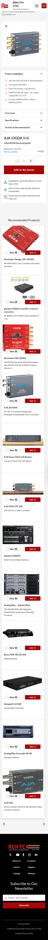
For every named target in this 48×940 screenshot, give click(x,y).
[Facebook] (23, 854)
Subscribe (24, 905)
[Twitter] (10, 854)
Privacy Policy (24, 924)
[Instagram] (29, 854)
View (11, 252)
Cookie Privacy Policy (24, 933)
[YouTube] (17, 854)
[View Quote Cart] (36, 5)
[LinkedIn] (36, 854)
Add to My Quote (24, 169)
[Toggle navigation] (44, 5)
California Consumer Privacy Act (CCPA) (24, 928)
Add (31, 252)
